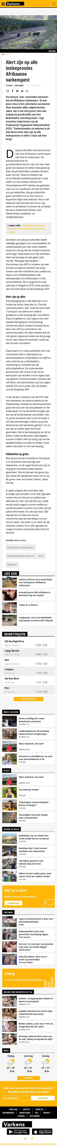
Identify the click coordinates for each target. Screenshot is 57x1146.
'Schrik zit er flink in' (28, 604)
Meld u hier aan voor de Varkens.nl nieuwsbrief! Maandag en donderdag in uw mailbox (28, 1089)
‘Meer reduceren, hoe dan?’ (31, 743)
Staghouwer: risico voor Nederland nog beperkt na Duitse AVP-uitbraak (36, 619)
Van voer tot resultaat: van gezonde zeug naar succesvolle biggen (36, 945)
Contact (27, 1109)
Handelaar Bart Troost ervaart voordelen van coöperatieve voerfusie (33, 850)
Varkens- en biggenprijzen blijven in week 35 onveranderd (36, 1000)
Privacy (46, 1112)
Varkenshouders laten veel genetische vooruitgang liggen (33, 933)
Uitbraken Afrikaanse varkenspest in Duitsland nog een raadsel (26, 229)
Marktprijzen (14, 634)
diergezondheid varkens (20, 556)
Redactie (39, 1109)
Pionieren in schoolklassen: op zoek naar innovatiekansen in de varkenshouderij (35, 758)
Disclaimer (35, 1116)
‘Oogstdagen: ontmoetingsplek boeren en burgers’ (33, 804)
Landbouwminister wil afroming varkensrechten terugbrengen (34, 732)
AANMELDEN (43, 1098)
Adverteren (24, 1112)
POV (40, 556)
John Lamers (19, 85)
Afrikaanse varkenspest (20, 547)
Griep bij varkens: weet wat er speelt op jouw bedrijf (33, 958)
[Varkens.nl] (28, 1124)
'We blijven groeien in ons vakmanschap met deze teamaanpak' (31, 862)
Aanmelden (13, 903)
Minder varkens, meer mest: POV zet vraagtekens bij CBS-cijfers (36, 1025)
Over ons (13, 1109)
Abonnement (8, 1112)
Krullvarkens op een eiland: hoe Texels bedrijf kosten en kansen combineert (34, 837)
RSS (36, 1112)
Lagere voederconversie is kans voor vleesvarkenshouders (36, 920)
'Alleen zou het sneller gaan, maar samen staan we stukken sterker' (35, 875)
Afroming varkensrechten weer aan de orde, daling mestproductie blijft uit (36, 1038)
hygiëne (11, 564)
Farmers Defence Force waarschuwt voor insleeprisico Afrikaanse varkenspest (35, 582)
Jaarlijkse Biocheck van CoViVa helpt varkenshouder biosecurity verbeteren (35, 1012)
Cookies (21, 1116)
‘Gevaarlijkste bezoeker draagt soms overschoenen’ (33, 816)
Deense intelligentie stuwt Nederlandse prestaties (31, 720)
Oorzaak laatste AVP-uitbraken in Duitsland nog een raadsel (34, 594)
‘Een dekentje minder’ (29, 789)
